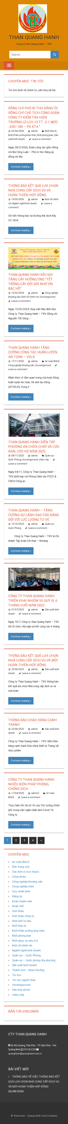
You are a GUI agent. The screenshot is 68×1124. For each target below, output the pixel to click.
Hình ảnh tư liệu (21, 921)
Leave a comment (41, 139)
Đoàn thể (18, 906)
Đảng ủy (17, 896)
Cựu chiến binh (21, 891)
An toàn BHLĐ (52, 361)
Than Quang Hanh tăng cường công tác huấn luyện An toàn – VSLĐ (32, 352)
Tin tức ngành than (24, 980)
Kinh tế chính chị (30, 297)
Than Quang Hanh (34, 37)
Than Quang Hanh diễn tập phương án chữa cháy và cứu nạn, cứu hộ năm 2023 (33, 446)
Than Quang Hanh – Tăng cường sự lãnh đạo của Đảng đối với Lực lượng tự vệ (33, 515)
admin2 (35, 793)
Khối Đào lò (50, 131)
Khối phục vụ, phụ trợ (25, 940)
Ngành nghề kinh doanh (24, 203)
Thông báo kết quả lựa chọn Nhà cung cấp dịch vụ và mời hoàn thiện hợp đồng (33, 660)
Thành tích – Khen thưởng (28, 970)
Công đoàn (19, 876)
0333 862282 (29, 1049)
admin (34, 131)
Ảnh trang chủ (20, 866)
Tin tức (16, 975)
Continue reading (20, 166)
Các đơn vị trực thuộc (25, 871)
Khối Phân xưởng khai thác (22, 135)
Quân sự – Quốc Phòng (26, 955)
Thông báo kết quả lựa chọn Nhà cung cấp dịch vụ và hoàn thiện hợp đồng (33, 190)
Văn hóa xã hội (21, 989)
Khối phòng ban (45, 135)
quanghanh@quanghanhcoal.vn (25, 1053)
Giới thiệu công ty (23, 916)
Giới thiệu (18, 911)
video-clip (44, 459)
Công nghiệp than (23, 886)
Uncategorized (47, 297)
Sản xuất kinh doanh (24, 965)
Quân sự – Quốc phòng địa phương (33, 960)
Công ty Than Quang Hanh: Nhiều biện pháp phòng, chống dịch (31, 784)
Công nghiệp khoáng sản (21, 365)
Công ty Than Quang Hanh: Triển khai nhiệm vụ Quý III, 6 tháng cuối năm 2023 (32, 600)
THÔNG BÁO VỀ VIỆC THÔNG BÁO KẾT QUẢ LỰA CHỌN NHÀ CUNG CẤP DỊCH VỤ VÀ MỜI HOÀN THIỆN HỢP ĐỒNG (34, 1081)
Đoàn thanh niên (22, 901)
